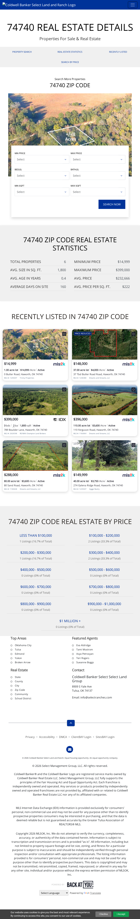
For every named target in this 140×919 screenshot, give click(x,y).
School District (23, 698)
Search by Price (70, 62)
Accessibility (47, 737)
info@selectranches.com (96, 697)
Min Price (20, 153)
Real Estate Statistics (70, 51)
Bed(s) (18, 169)
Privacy (30, 737)
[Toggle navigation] (132, 4)
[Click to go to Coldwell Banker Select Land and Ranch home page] (40, 4)
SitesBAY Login (105, 737)
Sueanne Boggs (85, 662)
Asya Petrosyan (85, 653)
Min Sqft (19, 185)
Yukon (18, 658)
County (19, 681)
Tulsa (18, 649)
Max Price (76, 153)
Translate (95, 893)
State (18, 677)
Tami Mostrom (84, 649)
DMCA (63, 737)
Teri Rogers (82, 658)
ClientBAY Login (81, 737)
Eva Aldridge (83, 645)
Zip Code (20, 689)
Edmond (19, 653)
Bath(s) (75, 169)
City (17, 685)
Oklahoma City (23, 645)
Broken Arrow (22, 662)
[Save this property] (64, 334)
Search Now (112, 204)
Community (21, 694)
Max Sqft (76, 185)
